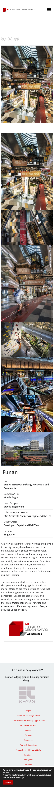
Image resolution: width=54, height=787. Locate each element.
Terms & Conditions (28, 745)
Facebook (28, 755)
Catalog (28, 730)
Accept (8, 782)
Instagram (28, 759)
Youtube (28, 764)
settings (20, 777)
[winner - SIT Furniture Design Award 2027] (27, 10)
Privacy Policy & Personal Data (28, 750)
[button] (3, 39)
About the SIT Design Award (28, 715)
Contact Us (28, 740)
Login (28, 710)
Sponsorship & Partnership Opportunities (28, 720)
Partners (28, 735)
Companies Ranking (28, 725)
